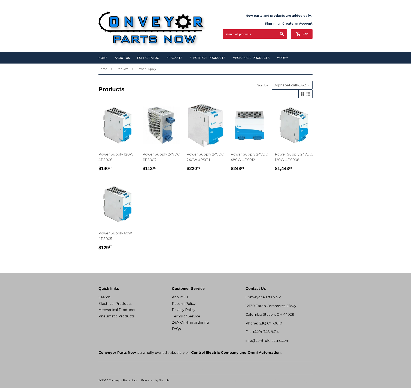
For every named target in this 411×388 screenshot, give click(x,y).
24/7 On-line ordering (190, 322)
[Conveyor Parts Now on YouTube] (208, 368)
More (281, 57)
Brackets (174, 57)
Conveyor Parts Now (123, 380)
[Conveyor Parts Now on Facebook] (200, 368)
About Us (122, 57)
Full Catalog (148, 57)
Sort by (262, 85)
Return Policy (184, 304)
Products (122, 69)
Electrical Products (207, 57)
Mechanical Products (251, 57)
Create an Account (297, 23)
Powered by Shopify (155, 380)
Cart (305, 34)
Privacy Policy (183, 310)
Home (102, 57)
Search (104, 297)
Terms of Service (186, 316)
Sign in (270, 23)
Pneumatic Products (116, 316)
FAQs (176, 329)
